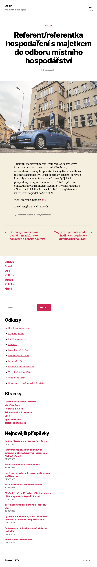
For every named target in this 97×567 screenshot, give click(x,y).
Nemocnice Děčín (16, 361)
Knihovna (12, 344)
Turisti (9, 279)
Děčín (8, 5)
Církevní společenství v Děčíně (20, 401)
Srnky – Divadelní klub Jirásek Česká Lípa (26, 441)
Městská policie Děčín (18, 355)
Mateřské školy (12, 405)
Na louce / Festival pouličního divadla (23, 484)
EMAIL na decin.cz (17, 339)
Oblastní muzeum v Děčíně (21, 366)
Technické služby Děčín (19, 372)
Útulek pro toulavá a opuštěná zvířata (26, 383)
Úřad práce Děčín (16, 377)
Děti (7, 270)
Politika (9, 284)
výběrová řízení (33, 215)
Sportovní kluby (13, 419)
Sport (8, 266)
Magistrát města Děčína (19, 350)
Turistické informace (15, 423)
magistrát (22, 215)
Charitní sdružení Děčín (19, 328)
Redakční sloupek (14, 409)
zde (44, 200)
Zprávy (48, 26)
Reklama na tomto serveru (18, 412)
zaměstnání (46, 215)
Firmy (8, 288)
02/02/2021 (50, 70)
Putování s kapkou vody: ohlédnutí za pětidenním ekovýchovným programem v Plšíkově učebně (26, 453)
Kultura (9, 275)
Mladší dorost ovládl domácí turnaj (22, 464)
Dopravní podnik (16, 333)
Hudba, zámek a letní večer (18, 539)
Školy (7, 416)
